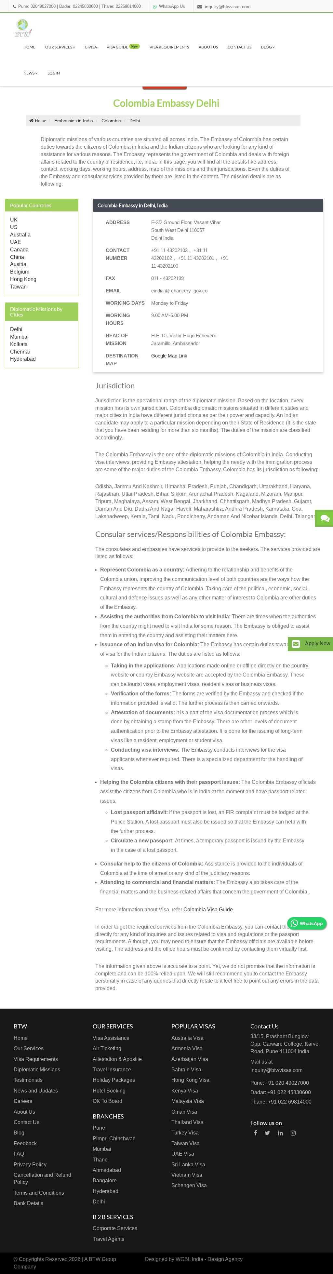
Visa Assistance (111, 1038)
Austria (18, 264)
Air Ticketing (107, 1048)
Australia (20, 234)
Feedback (25, 1143)
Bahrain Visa (186, 1069)
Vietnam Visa (186, 1175)
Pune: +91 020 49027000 (279, 1083)
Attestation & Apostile (117, 1059)
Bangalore (105, 1180)
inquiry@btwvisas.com (228, 6)
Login (53, 73)
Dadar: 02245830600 (78, 6)
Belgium (19, 272)
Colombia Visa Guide (208, 909)
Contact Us (239, 47)
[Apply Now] (296, 644)
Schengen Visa (189, 1185)
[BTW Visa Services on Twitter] (267, 1133)
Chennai (20, 352)
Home (29, 47)
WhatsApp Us (172, 6)
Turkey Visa (185, 1132)
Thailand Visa (187, 1122)
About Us (208, 47)
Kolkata (19, 344)
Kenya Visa (184, 1090)
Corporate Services (115, 1228)
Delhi (16, 329)
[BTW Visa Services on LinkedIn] (280, 1133)
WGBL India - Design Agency (209, 1259)
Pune (99, 1128)
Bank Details (28, 1203)
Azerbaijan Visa (189, 1059)
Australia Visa (187, 1038)
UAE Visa (182, 1154)
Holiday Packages (114, 1080)
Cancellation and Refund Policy (42, 1178)
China (17, 257)
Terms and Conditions (39, 1193)
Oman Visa (184, 1112)
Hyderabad (23, 359)
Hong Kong (23, 279)
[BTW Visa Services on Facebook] (255, 1133)
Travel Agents (108, 1239)
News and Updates (36, 1090)
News (29, 73)
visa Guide (122, 47)
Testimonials (28, 1080)
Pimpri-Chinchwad (114, 1138)
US (14, 227)
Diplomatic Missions (37, 1069)
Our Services (59, 47)
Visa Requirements (169, 47)
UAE (15, 242)
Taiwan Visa (185, 1143)
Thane (100, 1159)
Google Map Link (169, 355)
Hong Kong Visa (190, 1080)
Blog (267, 47)
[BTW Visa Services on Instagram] (293, 1133)
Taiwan (18, 286)
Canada (19, 249)
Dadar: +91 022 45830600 (280, 1092)
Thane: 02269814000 (121, 6)
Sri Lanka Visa (188, 1164)
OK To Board (107, 1101)
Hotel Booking (109, 1090)
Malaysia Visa (187, 1101)
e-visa (91, 47)
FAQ (19, 1154)
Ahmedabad (107, 1170)
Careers (23, 1101)
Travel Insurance (112, 1069)
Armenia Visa (187, 1048)
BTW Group (102, 1259)
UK (14, 219)
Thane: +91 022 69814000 (281, 1102)
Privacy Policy (30, 1164)
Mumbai (19, 337)
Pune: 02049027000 (37, 6)
